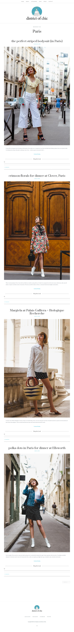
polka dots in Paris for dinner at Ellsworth (37, 448)
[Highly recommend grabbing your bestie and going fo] (18, 591)
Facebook (42, 616)
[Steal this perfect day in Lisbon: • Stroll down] (31, 597)
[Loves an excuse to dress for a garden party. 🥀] (68, 591)
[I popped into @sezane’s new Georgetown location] (31, 591)
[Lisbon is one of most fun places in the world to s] (55, 597)
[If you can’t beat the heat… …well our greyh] (6, 597)
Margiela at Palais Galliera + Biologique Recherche (37, 312)
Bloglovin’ (28, 616)
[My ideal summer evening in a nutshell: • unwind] (43, 591)
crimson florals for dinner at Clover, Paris (37, 176)
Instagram (35, 616)
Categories (34, 1)
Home (22, 1)
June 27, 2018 (37, 178)
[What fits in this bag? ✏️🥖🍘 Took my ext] (55, 591)
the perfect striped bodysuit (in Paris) (37, 41)
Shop (40, 1)
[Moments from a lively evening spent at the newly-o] (18, 597)
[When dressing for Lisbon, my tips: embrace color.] (43, 597)
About (27, 1)
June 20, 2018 (37, 316)
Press (45, 1)
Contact (51, 1)
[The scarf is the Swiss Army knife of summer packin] (68, 597)
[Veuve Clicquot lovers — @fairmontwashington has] (6, 591)
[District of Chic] (37, 13)
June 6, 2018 (37, 450)
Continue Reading (37, 154)
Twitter (49, 616)
